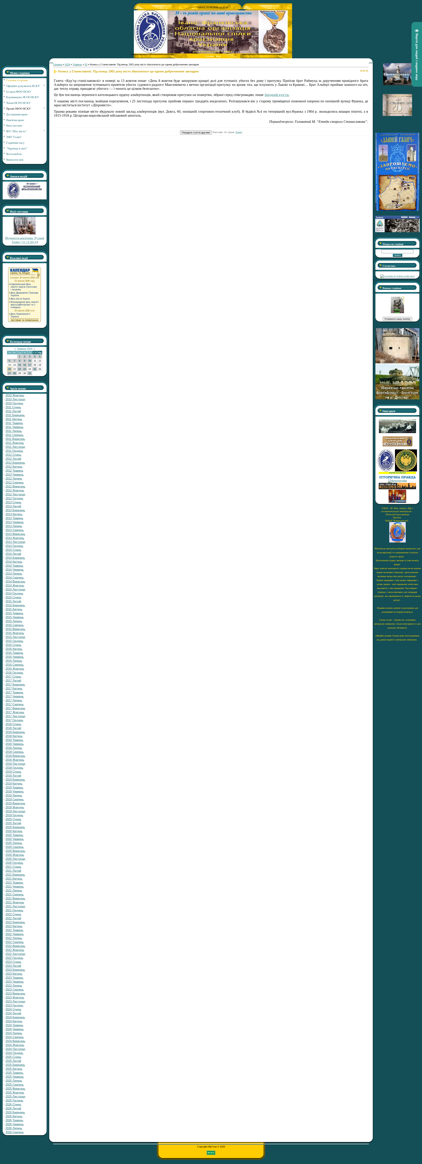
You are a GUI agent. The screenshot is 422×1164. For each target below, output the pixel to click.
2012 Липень (13, 478)
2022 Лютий (13, 918)
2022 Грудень (14, 958)
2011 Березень (15, 415)
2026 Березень (15, 1112)
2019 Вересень (15, 803)
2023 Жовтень (14, 997)
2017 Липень (13, 700)
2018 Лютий (13, 728)
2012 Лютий (13, 458)
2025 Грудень (14, 1100)
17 (29, 365)
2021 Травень (14, 882)
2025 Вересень (15, 1088)
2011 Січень (13, 407)
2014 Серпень (14, 577)
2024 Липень (13, 1033)
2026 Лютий (13, 1108)
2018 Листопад (15, 763)
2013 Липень (13, 526)
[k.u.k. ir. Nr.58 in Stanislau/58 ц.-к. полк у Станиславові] (406, 470)
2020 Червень (14, 839)
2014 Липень (13, 573)
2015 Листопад (15, 637)
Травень (77, 64)
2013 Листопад (15, 542)
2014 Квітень (13, 561)
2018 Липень (13, 748)
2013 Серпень (14, 530)
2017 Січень (13, 676)
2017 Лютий (13, 680)
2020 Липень (13, 843)
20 (9, 369)
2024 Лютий (13, 1013)
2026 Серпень (14, 1132)
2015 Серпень (14, 625)
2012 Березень (15, 462)
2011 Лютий (13, 411)
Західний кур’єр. (276, 95)
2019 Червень (14, 791)
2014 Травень (14, 565)
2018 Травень (14, 740)
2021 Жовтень (14, 902)
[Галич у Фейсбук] (397, 432)
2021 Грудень (14, 910)
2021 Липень (13, 890)
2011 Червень (14, 427)
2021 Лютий (13, 870)
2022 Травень (14, 930)
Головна (210, 56)
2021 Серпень (14, 894)
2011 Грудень (14, 450)
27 (9, 373)
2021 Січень (13, 866)
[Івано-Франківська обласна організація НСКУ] (397, 312)
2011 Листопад (15, 447)
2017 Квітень (13, 688)
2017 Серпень (14, 704)
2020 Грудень (14, 862)
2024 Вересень (15, 1041)
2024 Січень (13, 1009)
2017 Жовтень (14, 712)
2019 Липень (13, 795)
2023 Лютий (13, 965)
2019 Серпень (14, 799)
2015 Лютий (13, 601)
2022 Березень (15, 922)
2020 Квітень (13, 831)
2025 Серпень (14, 1084)
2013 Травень (14, 518)
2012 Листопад (15, 494)
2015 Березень (15, 605)
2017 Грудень (14, 720)
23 (24, 369)
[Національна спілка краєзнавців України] (386, 470)
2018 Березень (15, 732)
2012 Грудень (14, 498)
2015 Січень (13, 597)
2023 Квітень (13, 973)
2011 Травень (14, 423)
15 (19, 365)
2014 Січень (13, 550)
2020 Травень (14, 835)
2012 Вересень (15, 486)
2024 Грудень (14, 1053)
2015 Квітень (13, 609)
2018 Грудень (14, 767)
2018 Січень (13, 724)
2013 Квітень (13, 514)
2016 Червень (14, 656)
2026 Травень (14, 1120)
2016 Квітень (13, 649)
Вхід (218, 56)
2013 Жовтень (14, 538)
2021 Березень (15, 874)
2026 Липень (13, 1128)
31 (29, 373)
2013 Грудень (14, 546)
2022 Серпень (14, 942)
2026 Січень (13, 1104)
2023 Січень (13, 962)
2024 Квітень (13, 1021)
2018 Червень (14, 744)
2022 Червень (14, 934)
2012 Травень (14, 470)
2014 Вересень (15, 581)
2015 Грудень (14, 641)
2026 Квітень (13, 1116)
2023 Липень (13, 985)
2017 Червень (14, 696)
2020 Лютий (13, 823)
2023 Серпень (14, 989)
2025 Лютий (13, 1061)
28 (14, 373)
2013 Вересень (15, 534)
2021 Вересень (15, 898)
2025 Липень (13, 1080)
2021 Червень (14, 886)
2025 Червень (14, 1076)
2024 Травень (14, 1025)
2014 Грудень (14, 593)
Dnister (239, 132)
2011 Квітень (13, 419)
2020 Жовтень (14, 855)
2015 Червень (14, 617)
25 (34, 369)
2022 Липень (13, 938)
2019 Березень (15, 779)
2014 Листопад (15, 589)
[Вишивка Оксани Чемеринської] (397, 502)
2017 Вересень (15, 708)
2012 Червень (14, 474)
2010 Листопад (15, 399)
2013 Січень (13, 502)
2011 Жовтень (14, 443)
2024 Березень (15, 1017)
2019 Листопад (15, 811)
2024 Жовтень (14, 1045)
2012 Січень (13, 454)
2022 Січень (13, 914)
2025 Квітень (13, 1068)
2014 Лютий (13, 553)
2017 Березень (15, 684)
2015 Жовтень (14, 633)
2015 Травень (14, 613)
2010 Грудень (14, 403)
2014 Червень (14, 569)
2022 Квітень (13, 926)
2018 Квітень (13, 736)
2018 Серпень (14, 752)
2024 (67, 64)
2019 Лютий (13, 775)
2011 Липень (13, 431)
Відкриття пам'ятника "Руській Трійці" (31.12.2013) (25, 240)
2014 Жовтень (14, 585)
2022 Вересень (15, 946)
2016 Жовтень (14, 668)
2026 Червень (14, 1124)
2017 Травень (14, 692)
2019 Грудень (14, 815)
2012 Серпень (14, 482)
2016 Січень (13, 645)
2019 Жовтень (14, 807)
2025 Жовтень (14, 1092)
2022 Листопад (15, 954)
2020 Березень (15, 827)
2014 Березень (15, 557)
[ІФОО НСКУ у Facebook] (397, 231)
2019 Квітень (13, 783)
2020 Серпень (14, 847)
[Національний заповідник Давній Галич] (397, 445)
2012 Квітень (13, 466)
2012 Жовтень (14, 490)
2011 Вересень (15, 439)
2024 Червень (14, 1029)
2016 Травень (14, 653)
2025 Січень (13, 1057)
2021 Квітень (13, 878)
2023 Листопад (15, 1001)
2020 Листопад (15, 859)
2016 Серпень (14, 664)
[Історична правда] (397, 478)
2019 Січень (13, 771)
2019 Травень (14, 787)
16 (24, 365)
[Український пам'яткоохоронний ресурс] (397, 480)
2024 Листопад (15, 1049)
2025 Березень (15, 1065)
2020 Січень (13, 819)
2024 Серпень (14, 1037)
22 (19, 369)
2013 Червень (14, 522)
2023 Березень (15, 969)
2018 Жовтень (14, 759)
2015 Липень (13, 621)
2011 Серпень (14, 435)
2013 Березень (15, 510)
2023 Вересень (15, 993)
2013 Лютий (13, 506)
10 (29, 360)
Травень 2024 (24, 349)
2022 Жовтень (14, 950)
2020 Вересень (15, 851)
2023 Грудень (14, 1005)
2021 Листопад (15, 906)
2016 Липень (13, 660)
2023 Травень (14, 977)
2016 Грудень (14, 672)
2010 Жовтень (14, 395)
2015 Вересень (15, 629)
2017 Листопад (15, 716)
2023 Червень (14, 981)
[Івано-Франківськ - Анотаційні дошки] (397, 488)
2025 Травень (14, 1072)
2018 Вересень (15, 756)
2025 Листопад (15, 1096)
